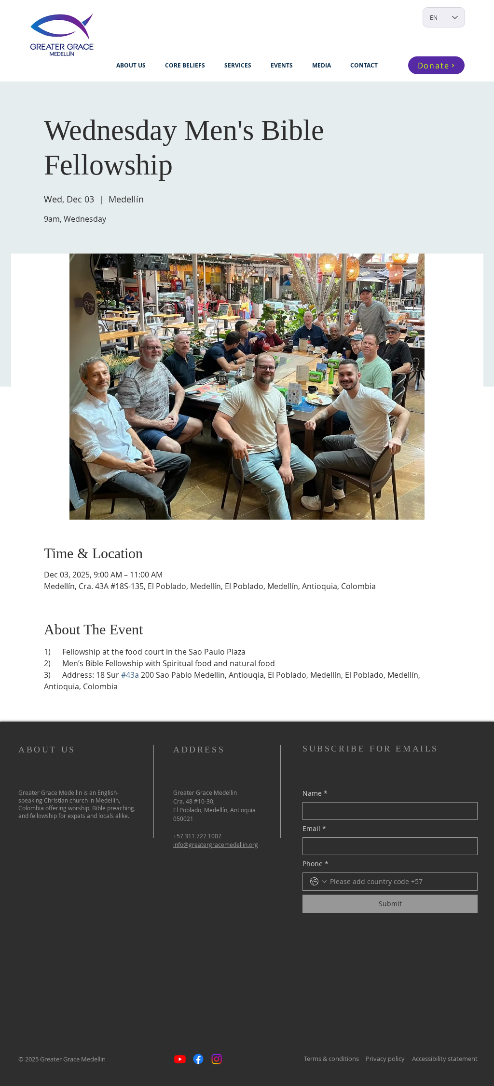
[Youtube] (180, 1059)
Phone (315, 863)
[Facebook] (198, 1059)
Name (315, 793)
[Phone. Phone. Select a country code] (318, 881)
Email (314, 828)
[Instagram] (216, 1059)
